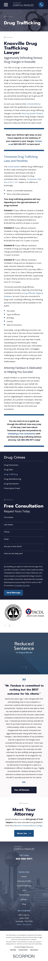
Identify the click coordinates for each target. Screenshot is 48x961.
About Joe (22, 833)
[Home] (23, 5)
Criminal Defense (24, 885)
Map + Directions (24, 924)
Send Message (13, 592)
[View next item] (9, 625)
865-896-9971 (24, 859)
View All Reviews (21, 790)
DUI (24, 890)
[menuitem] (24, 465)
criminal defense (33, 104)
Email (6, 539)
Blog (24, 904)
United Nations (14, 166)
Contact (24, 899)
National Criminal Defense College (27, 825)
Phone (7, 532)
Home (24, 876)
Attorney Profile (24, 881)
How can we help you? (13, 553)
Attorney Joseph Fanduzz (32, 113)
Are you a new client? (13, 546)
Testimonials (24, 895)
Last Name (8, 524)
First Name (8, 517)
